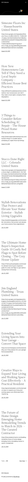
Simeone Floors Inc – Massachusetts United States (13, 26)
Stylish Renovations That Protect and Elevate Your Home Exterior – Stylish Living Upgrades (13, 209)
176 (7, 461)
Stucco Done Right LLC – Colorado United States (12, 162)
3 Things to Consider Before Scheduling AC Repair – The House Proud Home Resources (13, 124)
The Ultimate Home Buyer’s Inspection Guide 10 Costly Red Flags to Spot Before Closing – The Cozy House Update (13, 251)
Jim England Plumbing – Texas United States (12, 292)
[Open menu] (26, 2)
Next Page (23, 461)
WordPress (16, 476)
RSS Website (5, 2)
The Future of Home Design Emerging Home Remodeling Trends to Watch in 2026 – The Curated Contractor (13, 423)
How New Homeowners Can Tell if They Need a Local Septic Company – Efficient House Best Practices (14, 76)
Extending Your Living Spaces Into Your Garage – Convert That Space (13, 338)
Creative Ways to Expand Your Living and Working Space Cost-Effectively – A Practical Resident (13, 377)
